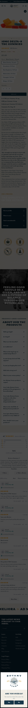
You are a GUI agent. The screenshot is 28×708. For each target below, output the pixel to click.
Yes (9, 702)
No (19, 702)
